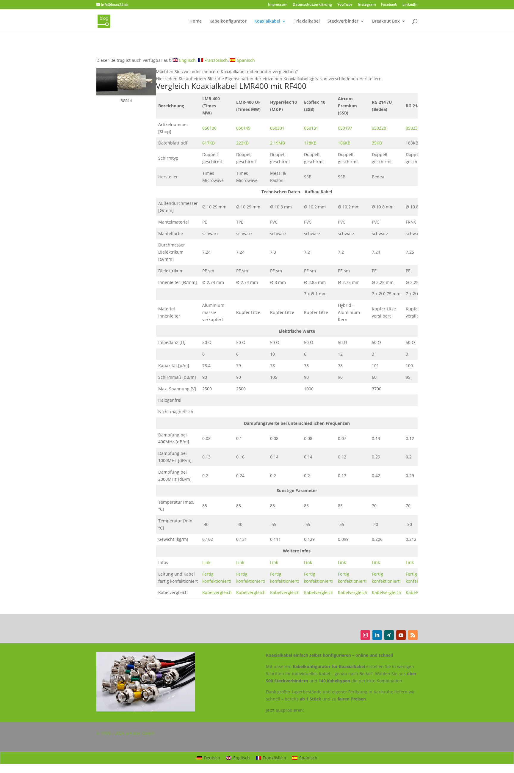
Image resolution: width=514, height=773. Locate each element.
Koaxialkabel (267, 21)
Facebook (389, 5)
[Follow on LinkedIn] (377, 635)
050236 (413, 128)
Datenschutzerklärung (312, 5)
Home (195, 21)
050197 (345, 128)
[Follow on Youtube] (401, 635)
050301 (277, 128)
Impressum (277, 5)
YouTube (344, 5)
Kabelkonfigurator (228, 21)
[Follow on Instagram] (365, 635)
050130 (209, 128)
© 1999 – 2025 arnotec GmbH (125, 733)
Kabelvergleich (217, 592)
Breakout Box (386, 21)
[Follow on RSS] (413, 635)
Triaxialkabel (307, 21)
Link (206, 562)
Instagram (367, 5)
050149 (243, 128)
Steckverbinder (342, 21)
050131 (311, 128)
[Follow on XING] (389, 635)
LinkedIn (410, 5)
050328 (379, 128)
